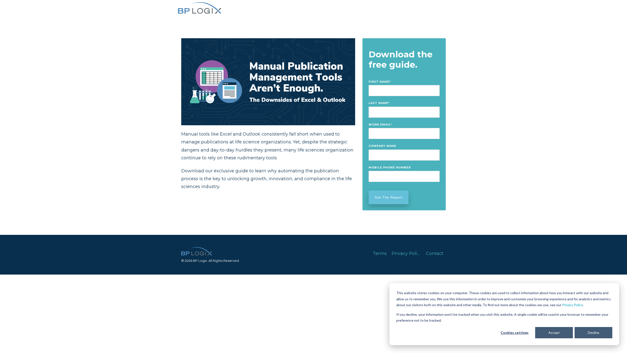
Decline (593, 332)
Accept (554, 332)
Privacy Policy (572, 305)
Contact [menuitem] (434, 253)
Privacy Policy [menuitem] (407, 253)
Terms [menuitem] (380, 253)
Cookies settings (515, 332)
